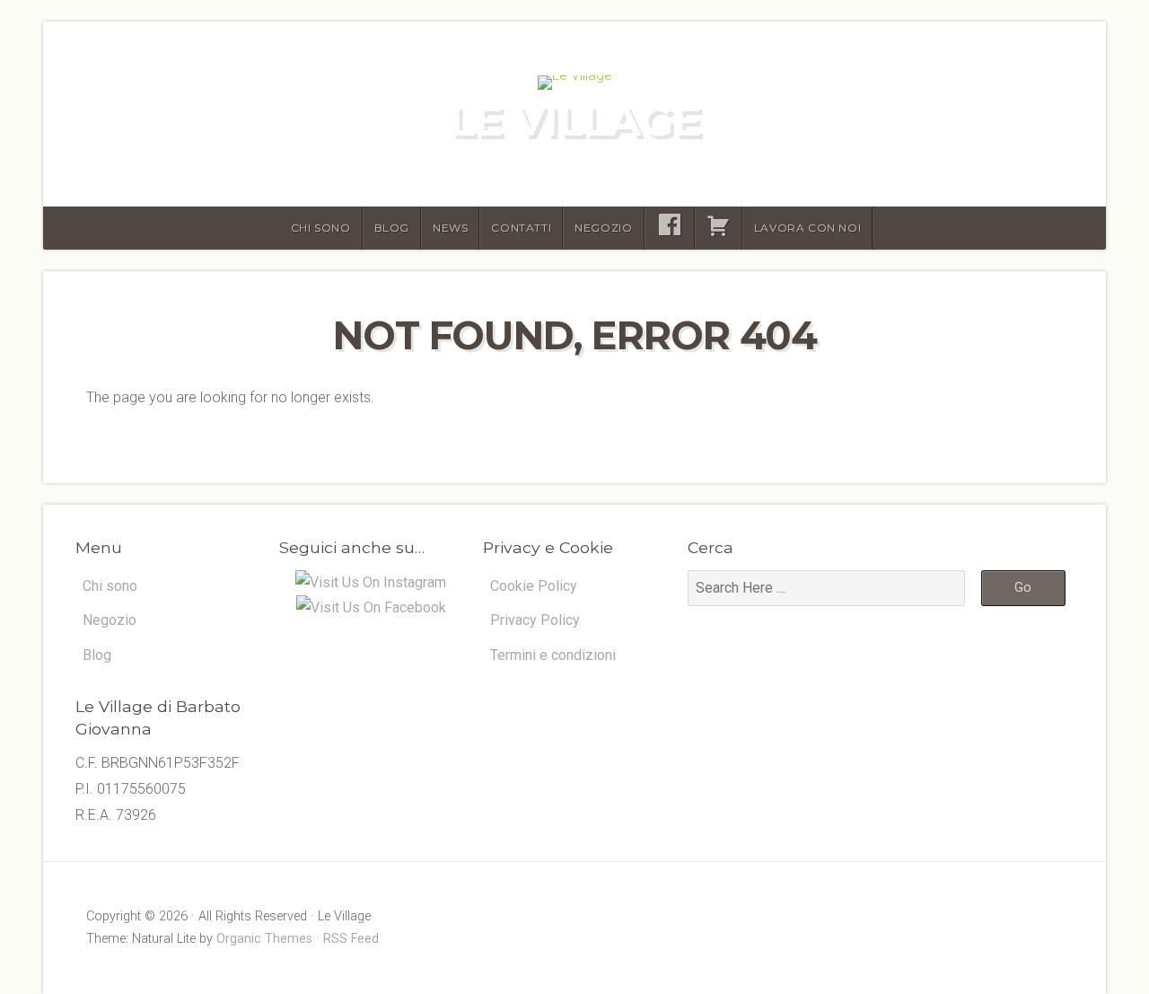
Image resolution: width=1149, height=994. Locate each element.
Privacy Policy (535, 620)
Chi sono (321, 227)
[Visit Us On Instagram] (370, 582)
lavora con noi (807, 227)
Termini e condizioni (553, 655)
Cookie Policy (533, 585)
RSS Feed (351, 938)
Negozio (603, 227)
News (450, 227)
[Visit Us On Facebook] (370, 607)
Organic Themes (264, 938)
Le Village (574, 120)
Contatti (521, 227)
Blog (391, 227)
